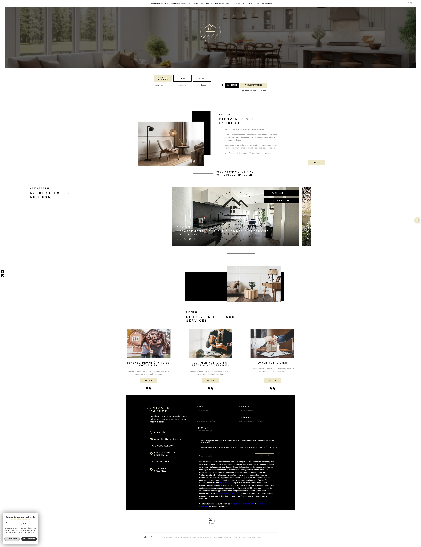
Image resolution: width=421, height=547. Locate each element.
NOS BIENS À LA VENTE (159, 3)
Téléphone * (246, 417)
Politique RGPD (250, 537)
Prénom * (244, 407)
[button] (290, 250)
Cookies (259, 537)
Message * (202, 428)
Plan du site (216, 537)
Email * (201, 417)
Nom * (200, 407)
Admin (235, 537)
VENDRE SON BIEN (238, 3)
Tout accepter (29, 539)
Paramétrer (12, 539)
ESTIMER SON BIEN (222, 3)
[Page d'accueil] (211, 524)
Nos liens (242, 537)
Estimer (202, 78)
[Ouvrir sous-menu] (273, 3)
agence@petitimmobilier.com (167, 439)
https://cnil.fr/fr (225, 483)
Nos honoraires (206, 537)
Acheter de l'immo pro (203, 3)
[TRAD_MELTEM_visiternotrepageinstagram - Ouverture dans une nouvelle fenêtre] (2, 275)
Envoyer (265, 456)
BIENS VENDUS (253, 3)
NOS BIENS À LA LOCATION (181, 3)
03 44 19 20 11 (161, 432)
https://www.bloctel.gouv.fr (229, 493)
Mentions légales (226, 537)
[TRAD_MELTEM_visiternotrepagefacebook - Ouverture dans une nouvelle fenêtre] (2, 271)
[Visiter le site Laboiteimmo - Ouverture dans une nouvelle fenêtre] (150, 537)
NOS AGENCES (266, 3)
